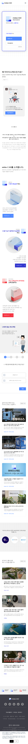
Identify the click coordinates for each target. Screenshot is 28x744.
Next (23, 105)
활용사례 (12, 716)
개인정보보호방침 (11, 718)
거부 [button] (16, 741)
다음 (23, 388)
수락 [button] (11, 741)
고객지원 (5, 718)
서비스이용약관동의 (21, 718)
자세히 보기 (9, 38)
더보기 (22, 403)
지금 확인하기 (10, 112)
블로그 (16, 716)
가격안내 (20, 46)
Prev (5, 105)
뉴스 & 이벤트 (6, 716)
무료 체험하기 (9, 712)
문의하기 (20, 712)
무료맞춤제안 (10, 43)
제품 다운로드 (22, 716)
